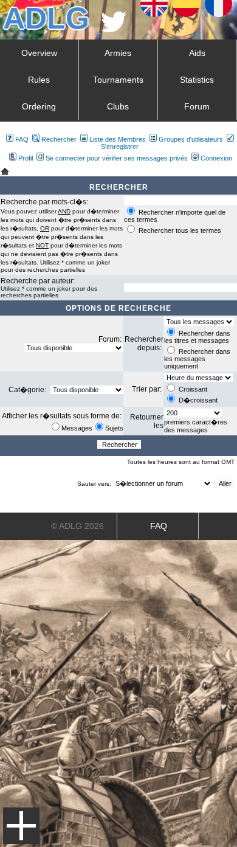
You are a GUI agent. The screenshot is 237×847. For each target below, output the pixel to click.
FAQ (22, 139)
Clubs (118, 106)
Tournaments (118, 80)
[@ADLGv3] (114, 29)
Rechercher (59, 139)
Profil (25, 158)
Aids (197, 53)
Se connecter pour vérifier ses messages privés (117, 158)
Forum (197, 106)
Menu (21, 825)
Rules (39, 80)
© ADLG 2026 (77, 526)
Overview (39, 53)
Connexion (216, 158)
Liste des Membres (117, 139)
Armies (118, 53)
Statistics (197, 80)
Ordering (39, 106)
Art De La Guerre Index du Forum (5, 171)
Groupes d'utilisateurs (191, 139)
